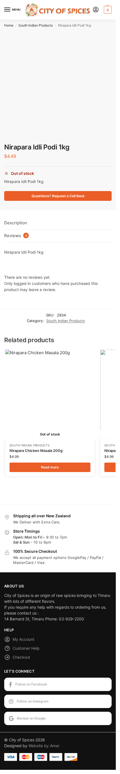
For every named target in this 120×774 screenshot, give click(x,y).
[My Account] (95, 10)
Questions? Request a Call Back (58, 196)
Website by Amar (43, 745)
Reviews (15, 235)
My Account (23, 639)
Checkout (21, 657)
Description (15, 222)
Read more (50, 467)
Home (8, 25)
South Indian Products (35, 25)
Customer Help (26, 648)
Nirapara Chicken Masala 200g (36, 450)
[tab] (58, 223)
